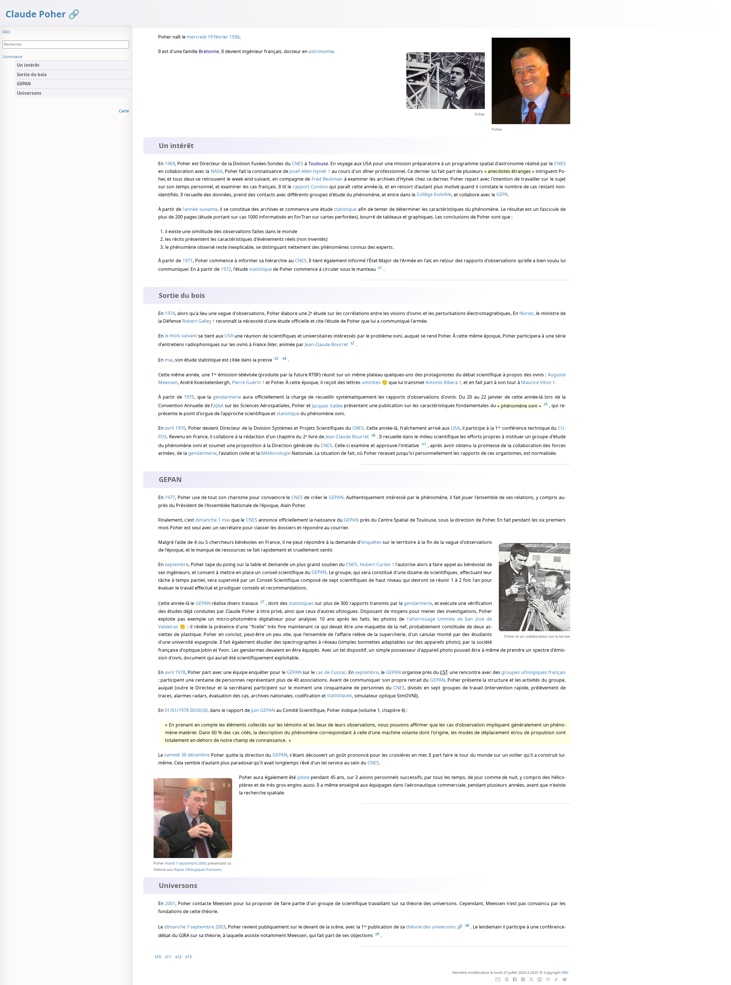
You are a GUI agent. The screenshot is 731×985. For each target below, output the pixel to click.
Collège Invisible (434, 194)
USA (228, 336)
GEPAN (336, 497)
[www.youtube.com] (540, 979)
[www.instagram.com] (523, 979)
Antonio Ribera (441, 382)
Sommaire (12, 56)
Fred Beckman (327, 179)
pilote (303, 777)
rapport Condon (310, 186)
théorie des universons (431, 927)
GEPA (502, 194)
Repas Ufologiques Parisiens (198, 869)
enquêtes (371, 542)
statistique (345, 209)
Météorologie (275, 453)
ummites (371, 382)
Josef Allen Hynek (308, 171)
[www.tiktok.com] (556, 979)
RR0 (6, 32)
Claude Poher (35, 14)
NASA (216, 171)
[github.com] (548, 979)
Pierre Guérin (246, 382)
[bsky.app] (564, 979)
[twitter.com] (531, 979)
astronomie (321, 51)
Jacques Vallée (327, 406)
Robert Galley (196, 321)
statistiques (301, 603)
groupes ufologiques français (533, 672)
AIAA (218, 406)
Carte (124, 111)
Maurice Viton (536, 382)
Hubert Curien (375, 564)
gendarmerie (227, 397)
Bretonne (209, 51)
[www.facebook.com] (515, 979)
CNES (297, 163)
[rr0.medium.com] (507, 979)
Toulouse (318, 163)
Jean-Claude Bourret (326, 344)
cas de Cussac (331, 672)
